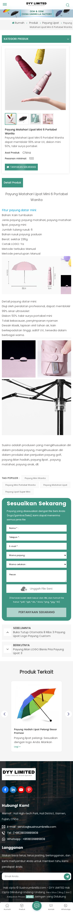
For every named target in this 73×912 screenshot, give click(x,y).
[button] (68, 714)
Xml (68, 892)
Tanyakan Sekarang (23, 167)
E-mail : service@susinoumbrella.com (31, 827)
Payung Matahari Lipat (55, 484)
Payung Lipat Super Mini (17, 491)
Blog (61, 892)
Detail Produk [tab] (12, 182)
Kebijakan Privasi (16, 896)
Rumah (19, 23)
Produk (33, 23)
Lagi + (17, 747)
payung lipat (39, 460)
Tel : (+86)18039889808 (22, 833)
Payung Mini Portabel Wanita (20, 484)
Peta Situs (51, 892)
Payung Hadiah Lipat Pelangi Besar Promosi (35, 731)
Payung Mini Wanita (35, 478)
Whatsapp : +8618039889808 (26, 839)
